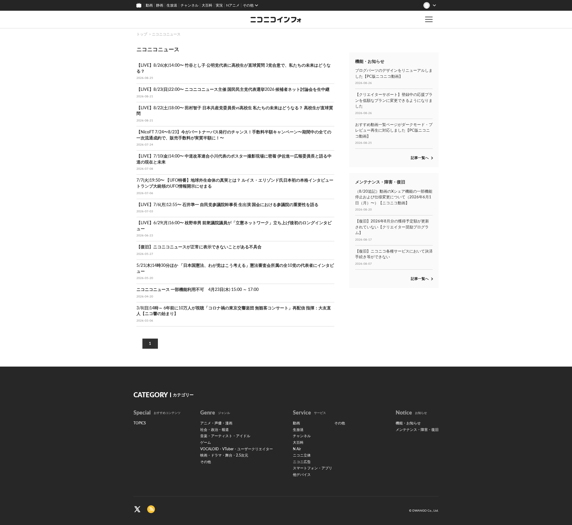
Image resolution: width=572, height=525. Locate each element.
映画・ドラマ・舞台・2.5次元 (224, 455)
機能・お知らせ (408, 423)
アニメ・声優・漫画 (216, 423)
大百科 (207, 5)
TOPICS (139, 423)
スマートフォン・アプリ (312, 468)
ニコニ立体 (302, 455)
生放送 (172, 5)
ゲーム (205, 442)
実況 (219, 5)
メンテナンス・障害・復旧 (417, 429)
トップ (141, 34)
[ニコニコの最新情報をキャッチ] (151, 508)
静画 (159, 5)
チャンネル (189, 5)
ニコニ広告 (302, 462)
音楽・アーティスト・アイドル (225, 436)
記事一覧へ (420, 158)
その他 (205, 462)
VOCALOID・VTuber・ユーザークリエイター (236, 449)
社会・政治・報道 (214, 429)
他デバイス (302, 474)
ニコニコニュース (166, 34)
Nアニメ (233, 5)
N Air (297, 449)
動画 (149, 5)
